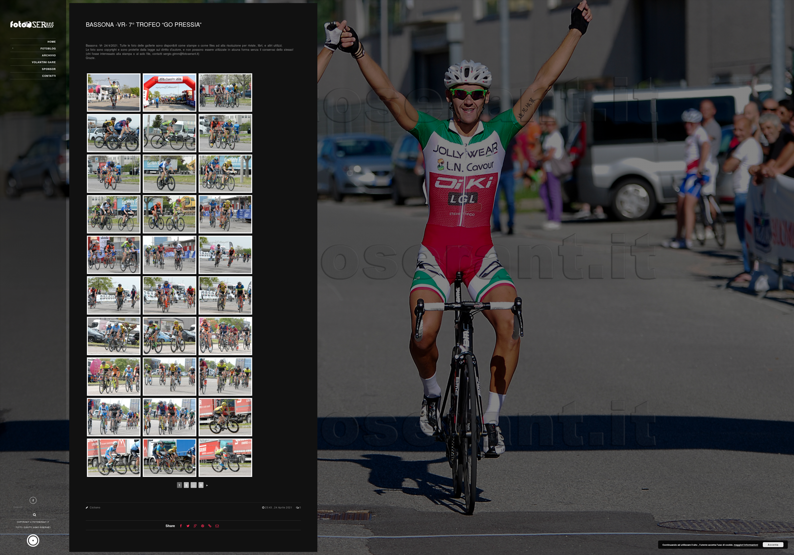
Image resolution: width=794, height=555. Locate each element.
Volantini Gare (44, 62)
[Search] (33, 513)
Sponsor (49, 69)
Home (52, 41)
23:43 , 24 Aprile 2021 (279, 507)
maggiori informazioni (746, 544)
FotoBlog (48, 48)
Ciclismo (95, 507)
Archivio (49, 55)
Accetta (773, 545)
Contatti (49, 76)
